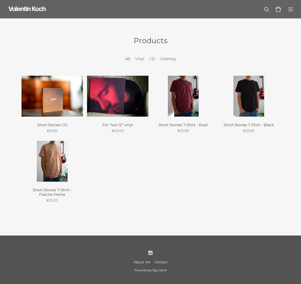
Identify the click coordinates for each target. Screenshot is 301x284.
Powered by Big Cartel (150, 270)
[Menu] (290, 9)
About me (142, 262)
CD (152, 59)
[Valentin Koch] (27, 9)
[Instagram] (150, 253)
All (128, 59)
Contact (160, 262)
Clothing (168, 59)
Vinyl (139, 59)
